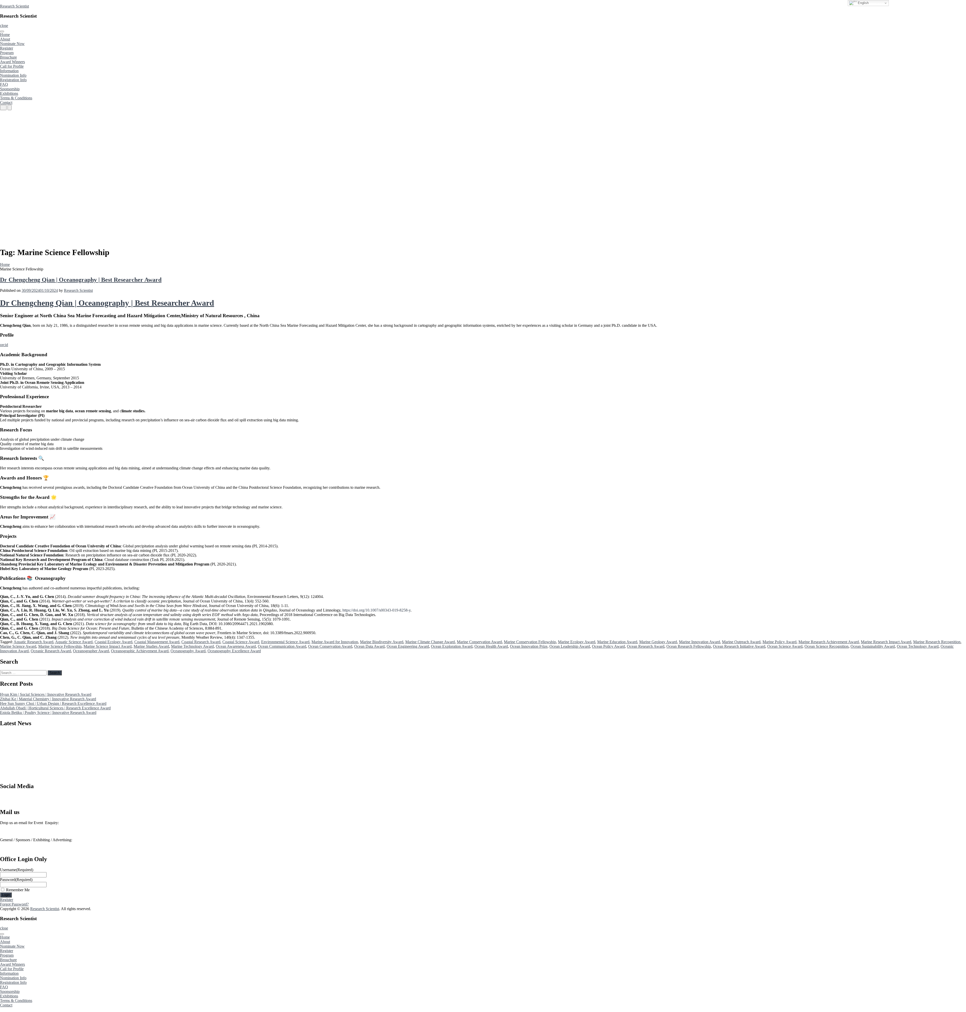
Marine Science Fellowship (60, 646)
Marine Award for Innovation (334, 642)
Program (7, 53)
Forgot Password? (14, 904)
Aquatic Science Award (74, 642)
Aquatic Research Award (33, 642)
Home (5, 34)
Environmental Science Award (285, 642)
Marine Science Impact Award (108, 646)
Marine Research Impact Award (886, 642)
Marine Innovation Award (699, 642)
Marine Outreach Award (741, 642)
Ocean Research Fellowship (688, 646)
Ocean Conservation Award (330, 646)
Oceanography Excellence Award (234, 651)
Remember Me (18, 890)
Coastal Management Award (156, 642)
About (5, 39)
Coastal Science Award (240, 642)
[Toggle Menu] (2, 31)
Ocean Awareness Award (236, 646)
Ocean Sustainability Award (873, 646)
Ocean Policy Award (608, 646)
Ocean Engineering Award (408, 646)
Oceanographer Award (91, 651)
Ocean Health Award (491, 646)
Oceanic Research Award (51, 651)
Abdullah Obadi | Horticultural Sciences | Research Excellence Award (55, 708)
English (863, 3)
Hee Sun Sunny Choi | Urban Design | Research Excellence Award (53, 703)
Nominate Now (12, 44)
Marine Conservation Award (479, 642)
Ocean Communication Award (282, 646)
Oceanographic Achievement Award (140, 651)
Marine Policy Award (779, 642)
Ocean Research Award (645, 646)
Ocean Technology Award (918, 646)
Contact (6, 102)
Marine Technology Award (192, 646)
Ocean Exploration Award (451, 646)
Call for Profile (12, 66)
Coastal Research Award (200, 642)
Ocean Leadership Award (569, 646)
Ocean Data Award (369, 646)
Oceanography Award (188, 651)
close (4, 25)
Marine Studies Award (151, 646)
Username (16, 870)
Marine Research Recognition (936, 642)
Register (6, 48)
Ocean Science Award (784, 646)
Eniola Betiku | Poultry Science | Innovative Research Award (48, 712)
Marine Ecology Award (576, 642)
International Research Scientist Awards (31, 801)
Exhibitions (9, 93)
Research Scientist (14, 6)
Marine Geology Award (658, 642)
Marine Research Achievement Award (828, 642)
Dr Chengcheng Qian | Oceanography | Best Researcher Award (81, 279)
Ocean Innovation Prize (528, 646)
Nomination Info (13, 75)
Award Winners (12, 62)
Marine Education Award (617, 642)
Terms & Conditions (16, 98)
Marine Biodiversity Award (381, 642)
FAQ (4, 84)
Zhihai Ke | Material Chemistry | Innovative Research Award (48, 699)
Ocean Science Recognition (826, 646)
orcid (4, 345)
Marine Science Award (18, 646)
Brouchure (8, 57)
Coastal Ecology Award (113, 642)
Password (16, 879)
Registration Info (13, 80)
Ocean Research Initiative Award (739, 646)
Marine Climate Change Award (430, 642)
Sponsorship (10, 89)
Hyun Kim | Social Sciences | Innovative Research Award (45, 694)
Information (9, 71)
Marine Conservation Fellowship (530, 642)
